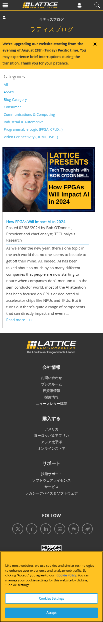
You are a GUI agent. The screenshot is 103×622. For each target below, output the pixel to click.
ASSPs (9, 92)
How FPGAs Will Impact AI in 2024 (36, 221)
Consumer (12, 107)
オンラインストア (52, 448)
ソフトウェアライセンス (51, 480)
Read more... (17, 319)
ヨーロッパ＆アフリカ (51, 435)
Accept (51, 612)
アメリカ (51, 429)
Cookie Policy (66, 575)
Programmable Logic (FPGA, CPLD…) (33, 129)
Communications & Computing (29, 114)
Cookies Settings (51, 598)
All (6, 84)
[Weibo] (86, 529)
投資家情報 (51, 390)
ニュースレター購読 (51, 403)
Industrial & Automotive (24, 122)
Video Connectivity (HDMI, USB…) (31, 136)
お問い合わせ (51, 377)
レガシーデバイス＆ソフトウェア (51, 493)
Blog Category (15, 99)
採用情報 (51, 397)
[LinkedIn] (44, 529)
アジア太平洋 (51, 441)
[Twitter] (16, 529)
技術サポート (51, 473)
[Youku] (72, 529)
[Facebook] (30, 529)
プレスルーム (51, 384)
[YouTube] (58, 529)
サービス (51, 486)
